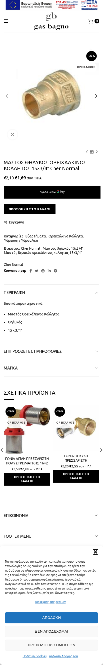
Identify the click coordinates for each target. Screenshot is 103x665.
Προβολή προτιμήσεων (52, 645)
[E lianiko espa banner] (51, 4)
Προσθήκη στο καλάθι (29, 209)
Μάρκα (11, 368)
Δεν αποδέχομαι (51, 631)
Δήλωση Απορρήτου (63, 656)
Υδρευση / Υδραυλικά (21, 240)
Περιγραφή (14, 292)
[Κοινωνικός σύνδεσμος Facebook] (30, 271)
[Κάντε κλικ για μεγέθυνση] (13, 135)
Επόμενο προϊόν (96, 151)
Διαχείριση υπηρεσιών (50, 601)
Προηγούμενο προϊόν (86, 151)
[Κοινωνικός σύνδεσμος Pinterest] (43, 271)
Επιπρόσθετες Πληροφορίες (33, 351)
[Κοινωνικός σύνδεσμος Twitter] (36, 271)
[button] (95, 551)
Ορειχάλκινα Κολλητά (65, 236)
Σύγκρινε (16, 222)
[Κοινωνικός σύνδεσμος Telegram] (55, 271)
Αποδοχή (51, 617)
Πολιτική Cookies (34, 656)
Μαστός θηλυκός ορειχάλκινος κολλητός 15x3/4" (43, 253)
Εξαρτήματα (36, 236)
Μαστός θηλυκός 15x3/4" (63, 248)
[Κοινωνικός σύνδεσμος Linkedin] (49, 271)
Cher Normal (30, 248)
